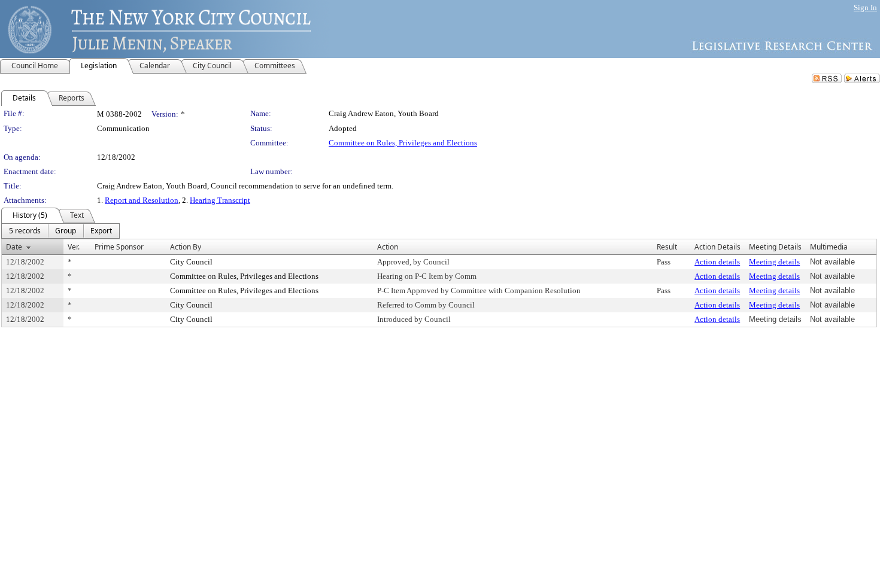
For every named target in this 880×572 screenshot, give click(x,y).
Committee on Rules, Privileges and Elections (403, 142)
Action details (717, 261)
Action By (185, 247)
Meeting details (774, 261)
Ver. (74, 247)
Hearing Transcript (220, 200)
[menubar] (60, 231)
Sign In (865, 7)
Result (667, 247)
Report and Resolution (141, 200)
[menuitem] (25, 231)
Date (14, 247)
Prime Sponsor (119, 247)
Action (387, 247)
